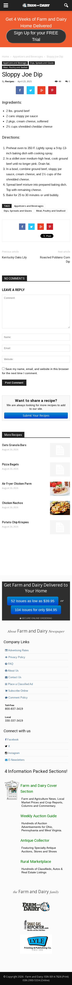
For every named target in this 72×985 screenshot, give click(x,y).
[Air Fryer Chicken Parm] (60, 489)
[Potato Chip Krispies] (60, 527)
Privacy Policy (16, 657)
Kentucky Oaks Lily (14, 257)
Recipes (9, 81)
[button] (66, 5)
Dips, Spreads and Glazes (42, 62)
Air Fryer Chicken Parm (17, 483)
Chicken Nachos (12, 503)
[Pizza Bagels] (60, 469)
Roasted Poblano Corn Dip (55, 259)
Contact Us (14, 677)
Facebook (12, 739)
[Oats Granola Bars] (60, 450)
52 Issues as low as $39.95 (32, 601)
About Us (13, 670)
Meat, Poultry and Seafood (15, 67)
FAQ (10, 663)
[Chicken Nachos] (60, 508)
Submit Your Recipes (36, 415)
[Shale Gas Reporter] (36, 930)
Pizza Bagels (10, 464)
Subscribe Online (17, 690)
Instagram (13, 753)
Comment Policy (18, 697)
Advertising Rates (18, 650)
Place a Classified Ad (20, 684)
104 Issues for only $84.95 (36, 610)
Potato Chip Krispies (15, 522)
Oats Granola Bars (14, 445)
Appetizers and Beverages (15, 62)
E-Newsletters (16, 760)
